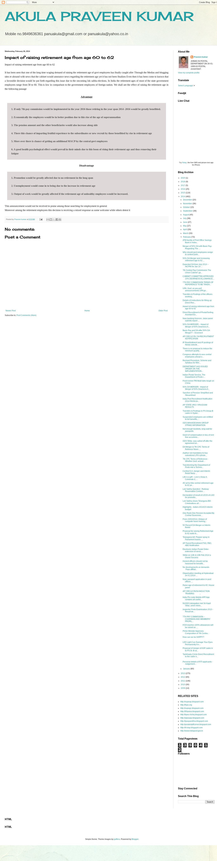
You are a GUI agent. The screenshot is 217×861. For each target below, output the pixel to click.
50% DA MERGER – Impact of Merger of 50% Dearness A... (196, 325)
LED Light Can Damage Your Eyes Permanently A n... (198, 643)
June (185, 222)
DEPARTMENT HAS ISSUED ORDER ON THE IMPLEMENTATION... (195, 368)
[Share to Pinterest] (59, 219)
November (188, 203)
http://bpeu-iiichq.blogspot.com (193, 714)
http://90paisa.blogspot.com (192, 711)
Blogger (135, 839)
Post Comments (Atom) (26, 315)
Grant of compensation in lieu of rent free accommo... (198, 436)
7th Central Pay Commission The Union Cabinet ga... (197, 271)
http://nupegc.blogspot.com (191, 708)
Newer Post (11, 311)
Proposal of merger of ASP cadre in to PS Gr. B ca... (198, 649)
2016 (183, 189)
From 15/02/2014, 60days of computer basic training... (195, 520)
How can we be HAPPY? (193, 637)
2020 (183, 178)
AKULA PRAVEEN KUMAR (99, 16)
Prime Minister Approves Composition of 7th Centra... (196, 632)
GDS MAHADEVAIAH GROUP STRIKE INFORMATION (196, 424)
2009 (183, 688)
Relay (184, 162)
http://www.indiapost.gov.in (191, 731)
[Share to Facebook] (56, 219)
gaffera (117, 839)
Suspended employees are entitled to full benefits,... (198, 418)
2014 (183, 196)
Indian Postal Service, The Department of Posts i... (194, 376)
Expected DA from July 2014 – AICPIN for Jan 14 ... (196, 265)
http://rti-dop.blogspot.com (191, 728)
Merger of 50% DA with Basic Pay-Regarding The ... (197, 247)
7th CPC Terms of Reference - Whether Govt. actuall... (195, 460)
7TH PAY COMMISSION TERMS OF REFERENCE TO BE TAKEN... (198, 283)
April (185, 229)
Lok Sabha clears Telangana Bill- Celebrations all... (197, 502)
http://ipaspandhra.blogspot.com (194, 721)
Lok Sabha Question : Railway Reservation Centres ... (196, 490)
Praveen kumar (201, 57)
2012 (183, 677)
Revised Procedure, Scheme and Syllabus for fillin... (197, 361)
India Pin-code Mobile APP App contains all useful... (196, 598)
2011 (183, 681)
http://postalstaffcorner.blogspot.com (195, 724)
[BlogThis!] (50, 219)
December (188, 200)
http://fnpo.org (186, 705)
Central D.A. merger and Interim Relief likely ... (196, 472)
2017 (183, 185)
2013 (183, 673)
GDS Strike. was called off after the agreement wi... (197, 442)
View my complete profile (189, 73)
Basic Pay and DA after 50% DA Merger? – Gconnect (196, 331)
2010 (183, 684)
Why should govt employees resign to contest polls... (198, 253)
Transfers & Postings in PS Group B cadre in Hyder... (198, 412)
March (186, 233)
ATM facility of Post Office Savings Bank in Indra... (197, 241)
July (185, 218)
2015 (183, 193)
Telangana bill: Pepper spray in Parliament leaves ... (196, 538)
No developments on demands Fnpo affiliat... (196, 568)
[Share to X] (53, 219)
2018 (183, 181)
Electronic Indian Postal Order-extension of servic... (196, 550)
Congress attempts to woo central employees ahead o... (197, 355)
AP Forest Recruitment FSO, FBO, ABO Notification (197, 544)
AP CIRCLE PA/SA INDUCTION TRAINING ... (196, 592)
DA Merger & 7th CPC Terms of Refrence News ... (196, 448)
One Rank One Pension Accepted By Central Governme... (198, 514)
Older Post (163, 311)
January (186, 669)
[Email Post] (41, 219)
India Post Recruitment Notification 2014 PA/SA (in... (197, 400)
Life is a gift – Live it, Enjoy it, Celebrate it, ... (195, 478)
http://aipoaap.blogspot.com (192, 718)
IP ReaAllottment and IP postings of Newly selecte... (198, 343)
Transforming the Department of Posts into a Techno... (196, 466)
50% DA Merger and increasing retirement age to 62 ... (196, 259)
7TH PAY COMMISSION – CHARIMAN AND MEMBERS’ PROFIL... (196, 619)
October (186, 207)
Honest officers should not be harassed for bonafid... (195, 562)
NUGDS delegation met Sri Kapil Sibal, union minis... (197, 604)
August (186, 215)
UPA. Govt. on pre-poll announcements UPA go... (195, 289)
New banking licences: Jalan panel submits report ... (198, 319)
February (187, 237)
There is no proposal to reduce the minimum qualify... (197, 349)
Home (87, 311)
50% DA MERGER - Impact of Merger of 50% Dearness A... (196, 388)
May (185, 226)
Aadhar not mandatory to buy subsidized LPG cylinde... (195, 454)
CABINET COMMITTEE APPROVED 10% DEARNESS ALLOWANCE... (198, 277)
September (188, 211)
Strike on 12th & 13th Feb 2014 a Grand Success (197, 556)
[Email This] (47, 219)
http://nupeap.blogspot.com (192, 702)
